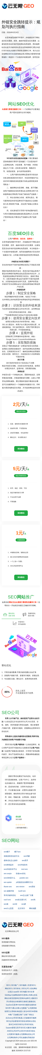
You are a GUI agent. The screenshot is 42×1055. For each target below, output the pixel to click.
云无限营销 (32, 1008)
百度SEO (31, 985)
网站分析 (8, 998)
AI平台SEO (20, 1031)
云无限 (29, 995)
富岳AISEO (28, 1011)
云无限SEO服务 (13, 1034)
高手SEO (20, 1028)
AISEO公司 (11, 1031)
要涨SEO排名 (20, 1021)
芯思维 (24, 995)
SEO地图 (23, 992)
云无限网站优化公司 (27, 1034)
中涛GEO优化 (29, 1031)
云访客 (16, 1008)
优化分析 (15, 1001)
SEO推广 (14, 985)
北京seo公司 (10, 1018)
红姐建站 (24, 1037)
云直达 (10, 992)
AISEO (16, 1024)
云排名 (34, 995)
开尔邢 (9, 1001)
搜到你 (33, 1005)
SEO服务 (23, 985)
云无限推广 (23, 1008)
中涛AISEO (21, 1005)
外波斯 (26, 998)
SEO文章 (30, 992)
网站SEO (8, 988)
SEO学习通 (9, 1008)
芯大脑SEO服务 (30, 1028)
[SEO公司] (18, 6)
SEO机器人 (19, 1018)
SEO (8, 985)
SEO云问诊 (10, 1021)
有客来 (28, 1021)
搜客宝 (21, 1001)
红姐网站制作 (17, 995)
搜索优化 (32, 1001)
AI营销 (34, 1011)
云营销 (12, 1011)
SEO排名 (16, 988)
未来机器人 (19, 1011)
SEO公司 (25, 988)
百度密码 (14, 998)
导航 (29, 1037)
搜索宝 (26, 1001)
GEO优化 (29, 1024)
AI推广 (10, 1015)
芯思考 (14, 1005)
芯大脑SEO (33, 998)
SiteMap (8, 995)
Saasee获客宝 (11, 1028)
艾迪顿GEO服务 (30, 1018)
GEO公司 (22, 1024)
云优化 (33, 1021)
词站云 (31, 1015)
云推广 (21, 1015)
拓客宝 (7, 1011)
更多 (33, 1037)
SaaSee (9, 1005)
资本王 (11, 1024)
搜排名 (28, 1005)
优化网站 (33, 988)
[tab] (11, 614)
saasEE (16, 992)
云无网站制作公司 (14, 1037)
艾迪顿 (15, 1015)
